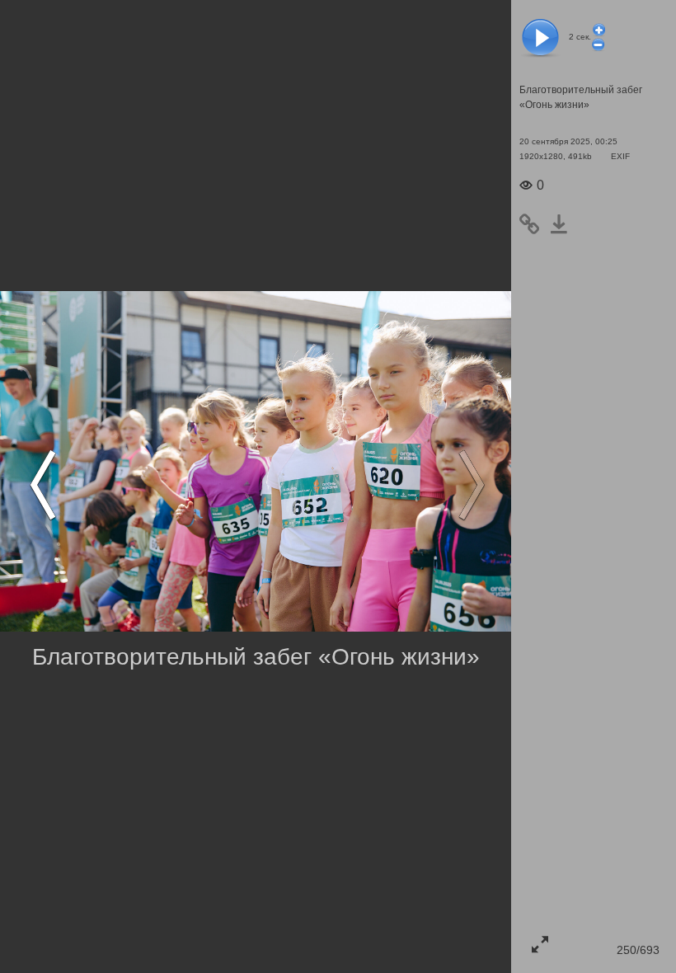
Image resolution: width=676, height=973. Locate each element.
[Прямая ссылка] (534, 224)
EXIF (620, 156)
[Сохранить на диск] (564, 224)
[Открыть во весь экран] (540, 944)
